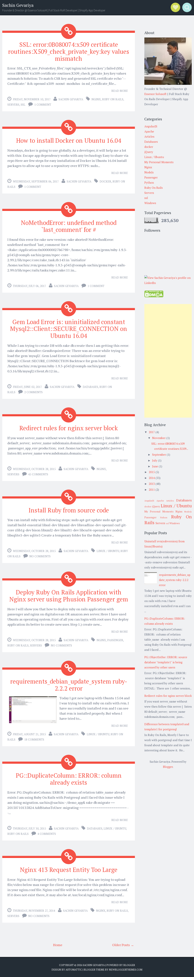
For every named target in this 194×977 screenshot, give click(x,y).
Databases (90, 387)
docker (105, 181)
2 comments (33, 392)
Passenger (115, 640)
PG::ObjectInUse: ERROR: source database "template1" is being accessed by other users (165, 662)
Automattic (74, 969)
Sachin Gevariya (18, 5)
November (159, 438)
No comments (40, 556)
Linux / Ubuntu (108, 551)
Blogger (168, 767)
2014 (152, 478)
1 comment (42, 104)
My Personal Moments (159, 162)
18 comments (34, 739)
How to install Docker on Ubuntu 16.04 (68, 140)
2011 (152, 489)
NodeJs (149, 172)
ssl (23, 104)
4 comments (47, 834)
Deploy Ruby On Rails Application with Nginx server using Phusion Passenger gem (68, 595)
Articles (149, 136)
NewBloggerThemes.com (125, 969)
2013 (152, 484)
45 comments (38, 474)
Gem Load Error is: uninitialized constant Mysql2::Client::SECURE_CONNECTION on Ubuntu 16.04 (68, 329)
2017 (152, 432)
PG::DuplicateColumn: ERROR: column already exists (69, 778)
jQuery (148, 152)
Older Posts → (123, 945)
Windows (150, 203)
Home (57, 945)
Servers (13, 104)
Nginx (96, 99)
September (159, 454)
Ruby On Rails (112, 99)
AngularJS (150, 126)
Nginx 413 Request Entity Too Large (68, 870)
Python (149, 182)
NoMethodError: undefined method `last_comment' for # (69, 226)
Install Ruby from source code (68, 510)
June (155, 466)
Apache (149, 131)
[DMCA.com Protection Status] (153, 296)
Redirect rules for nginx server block (68, 428)
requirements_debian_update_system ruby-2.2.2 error (68, 684)
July (154, 460)
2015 (152, 472)
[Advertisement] (168, 361)
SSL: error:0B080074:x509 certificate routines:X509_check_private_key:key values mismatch (68, 51)
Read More (119, 91)
